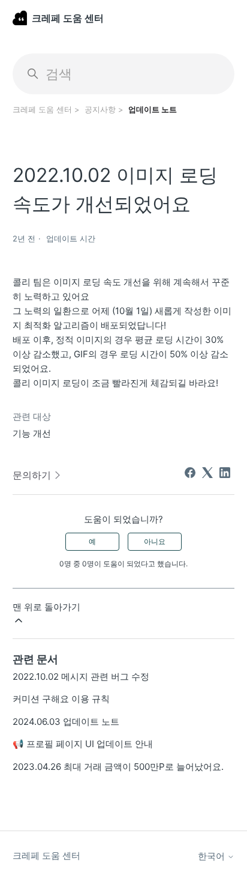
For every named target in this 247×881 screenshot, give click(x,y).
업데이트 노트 (152, 109)
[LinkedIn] (224, 472)
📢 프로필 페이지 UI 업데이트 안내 (83, 743)
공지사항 (100, 109)
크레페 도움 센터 (42, 109)
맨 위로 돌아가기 (46, 607)
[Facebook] (190, 472)
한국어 (212, 856)
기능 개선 (32, 433)
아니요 (154, 541)
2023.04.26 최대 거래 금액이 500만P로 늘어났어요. (118, 766)
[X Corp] (207, 472)
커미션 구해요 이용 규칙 (61, 698)
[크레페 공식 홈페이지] (20, 17)
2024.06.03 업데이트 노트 (66, 721)
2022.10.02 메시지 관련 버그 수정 (81, 676)
